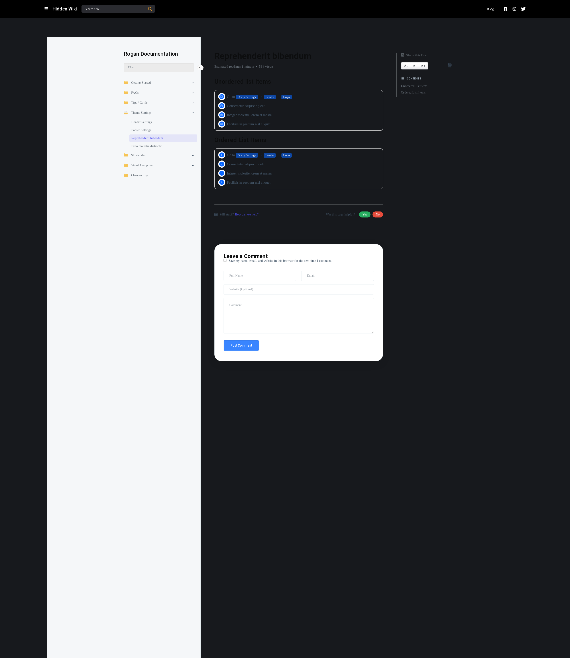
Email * (307, 272)
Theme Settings (141, 112)
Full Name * (232, 272)
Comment (230, 299)
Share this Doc (416, 55)
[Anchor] (274, 82)
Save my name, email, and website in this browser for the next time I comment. (280, 260)
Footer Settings (141, 130)
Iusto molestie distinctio (146, 146)
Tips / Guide (139, 102)
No (378, 214)
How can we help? (247, 214)
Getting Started (141, 82)
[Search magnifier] (150, 9)
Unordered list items (414, 86)
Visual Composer (142, 165)
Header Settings (141, 122)
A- (406, 66)
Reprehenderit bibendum (147, 138)
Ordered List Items (413, 92)
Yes (364, 214)
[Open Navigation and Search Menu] (46, 9)
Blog (490, 8)
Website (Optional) (235, 286)
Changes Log (139, 175)
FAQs (134, 92)
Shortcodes (138, 155)
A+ (423, 66)
